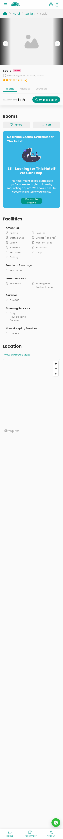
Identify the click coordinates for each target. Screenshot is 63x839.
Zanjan (29, 14)
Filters (18, 124)
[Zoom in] (55, 363)
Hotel (16, 14)
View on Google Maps (17, 354)
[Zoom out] (55, 368)
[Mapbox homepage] (11, 431)
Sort (48, 124)
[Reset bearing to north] (55, 373)
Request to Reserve (31, 201)
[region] (31, 396)
